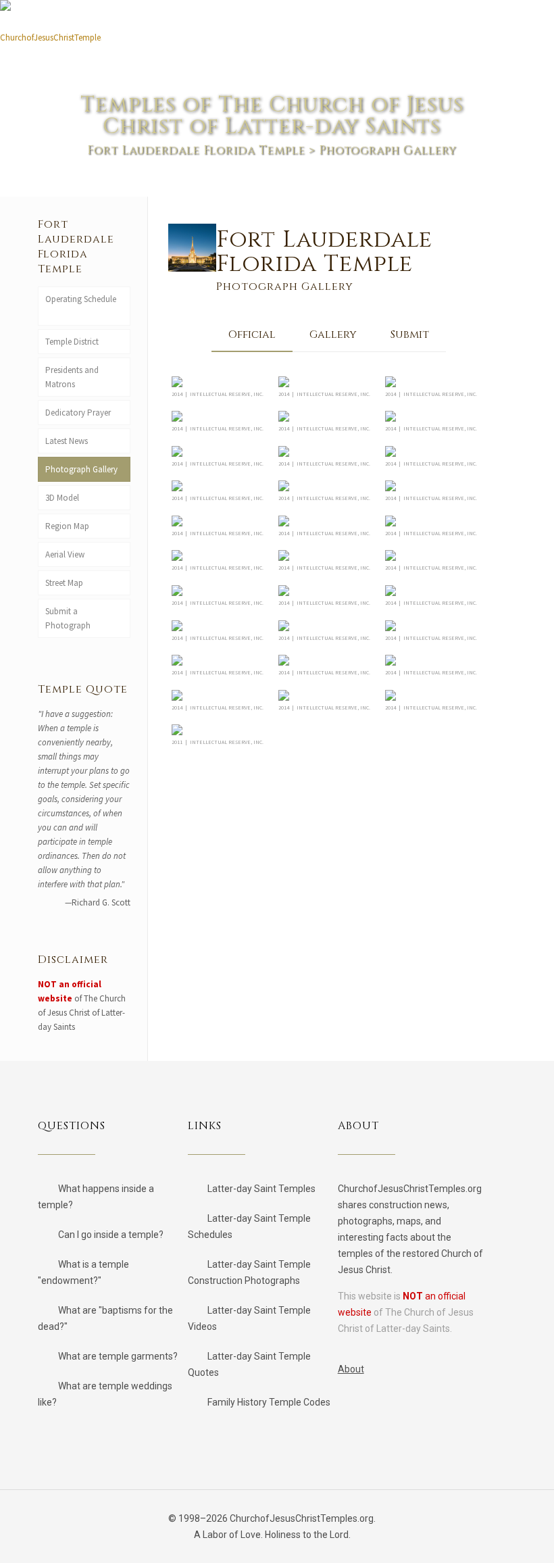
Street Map (64, 583)
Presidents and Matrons (72, 377)
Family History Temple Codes (268, 1402)
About (351, 1369)
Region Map (67, 526)
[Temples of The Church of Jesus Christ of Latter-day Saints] (50, 32)
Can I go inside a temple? (110, 1234)
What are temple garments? (118, 1356)
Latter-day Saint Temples (261, 1188)
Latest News (66, 441)
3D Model (62, 497)
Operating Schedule (80, 299)
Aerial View (64, 554)
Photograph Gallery (81, 469)
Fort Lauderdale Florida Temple (196, 150)
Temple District (72, 341)
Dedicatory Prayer (78, 412)
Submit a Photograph (70, 618)
